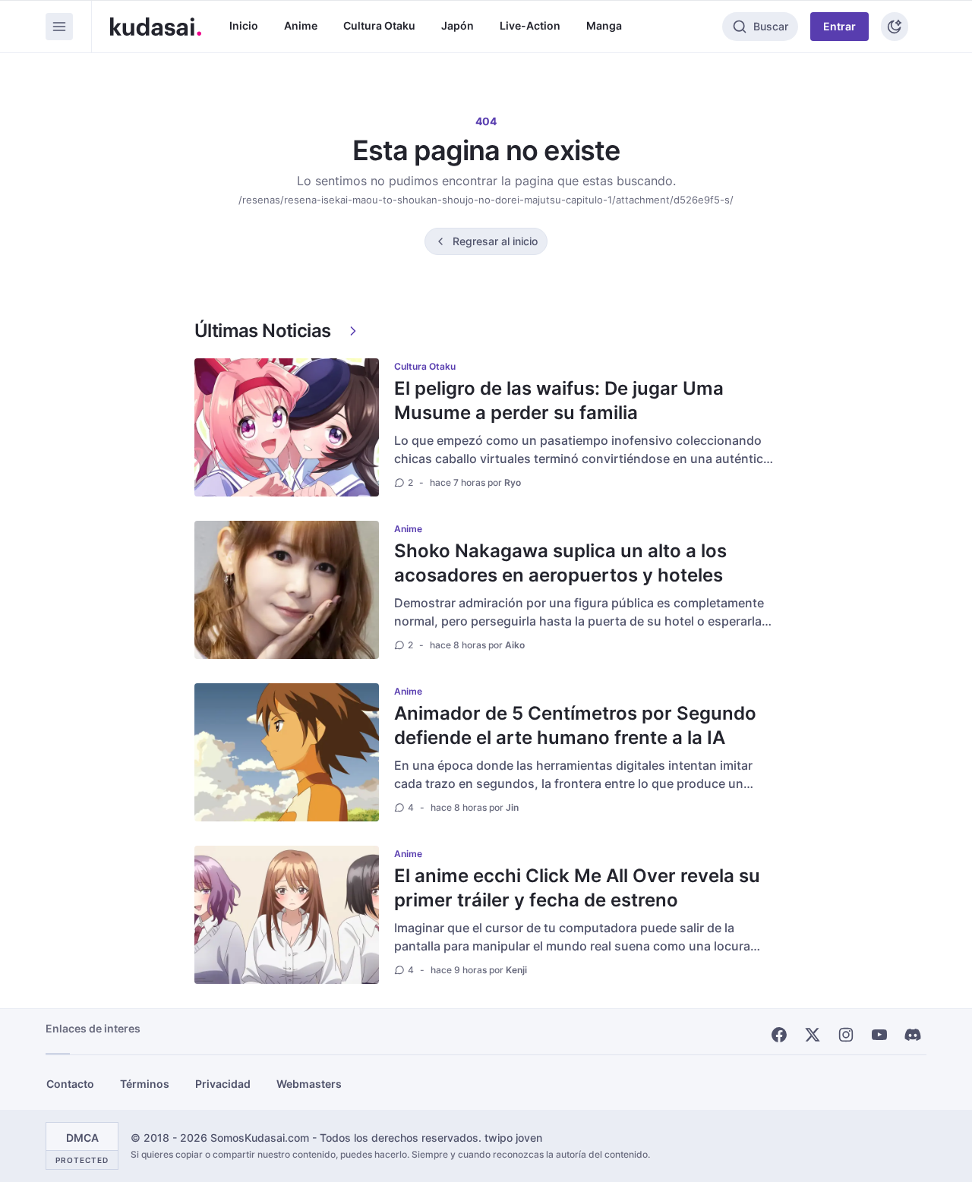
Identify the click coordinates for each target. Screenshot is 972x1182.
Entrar (839, 26)
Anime (300, 25)
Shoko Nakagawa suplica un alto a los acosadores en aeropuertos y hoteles (560, 563)
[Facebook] (779, 1034)
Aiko (515, 645)
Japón (457, 25)
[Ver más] (353, 331)
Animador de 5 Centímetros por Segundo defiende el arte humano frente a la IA (575, 725)
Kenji (516, 970)
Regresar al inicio (495, 241)
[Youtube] (879, 1034)
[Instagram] (846, 1034)
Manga (604, 25)
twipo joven (513, 1137)
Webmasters (309, 1083)
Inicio (243, 25)
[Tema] (894, 26)
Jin (512, 807)
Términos (144, 1083)
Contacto (70, 1083)
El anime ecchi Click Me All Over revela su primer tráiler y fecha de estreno (577, 888)
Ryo (512, 482)
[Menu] (59, 26)
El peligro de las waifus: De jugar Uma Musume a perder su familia (559, 400)
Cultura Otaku (379, 25)
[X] (812, 1034)
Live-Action (530, 25)
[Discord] (912, 1034)
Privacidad (223, 1083)
